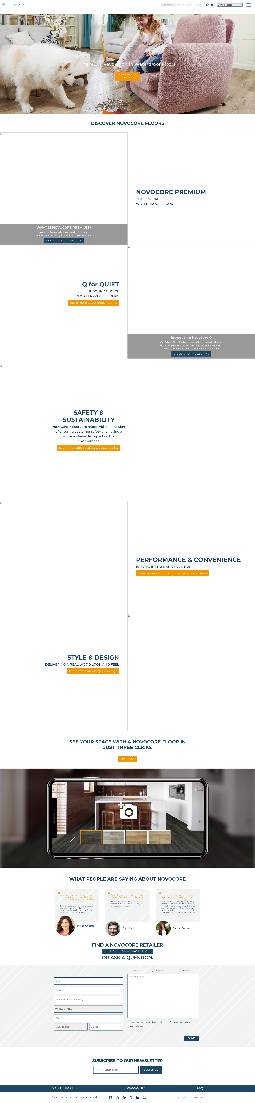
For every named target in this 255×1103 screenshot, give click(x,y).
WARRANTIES (136, 1088)
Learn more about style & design (93, 671)
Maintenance (63, 1088)
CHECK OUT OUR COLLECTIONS (63, 240)
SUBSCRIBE (151, 1069)
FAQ (200, 1088)
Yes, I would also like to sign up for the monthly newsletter (160, 1024)
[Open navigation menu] (249, 5)
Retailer (159, 971)
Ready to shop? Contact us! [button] (127, 76)
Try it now (127, 759)
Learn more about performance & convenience (172, 573)
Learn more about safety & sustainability (88, 448)
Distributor (185, 971)
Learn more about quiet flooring (93, 303)
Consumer (136, 971)
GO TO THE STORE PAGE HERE (128, 951)
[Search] (207, 5)
